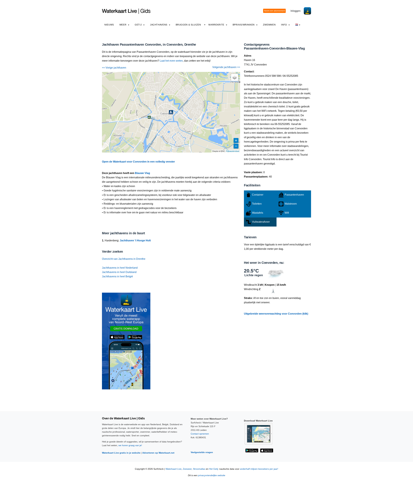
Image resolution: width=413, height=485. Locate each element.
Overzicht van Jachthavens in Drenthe (123, 258)
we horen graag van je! (130, 445)
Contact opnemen (200, 433)
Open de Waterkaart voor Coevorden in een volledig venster (138, 161)
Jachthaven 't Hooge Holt (135, 240)
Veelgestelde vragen (202, 452)
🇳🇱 (296, 24)
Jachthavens (159, 24)
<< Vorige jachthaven (114, 67)
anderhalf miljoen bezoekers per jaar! (259, 469)
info (284, 24)
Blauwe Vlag (142, 173)
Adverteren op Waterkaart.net (158, 452)
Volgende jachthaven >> (226, 67)
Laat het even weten (171, 60)
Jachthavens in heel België (117, 276)
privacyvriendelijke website (211, 475)
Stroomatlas (199, 469)
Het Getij (213, 469)
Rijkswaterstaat (232, 151)
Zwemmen (269, 24)
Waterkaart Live (173, 469)
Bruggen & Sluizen (188, 24)
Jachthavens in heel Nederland (120, 267)
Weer (123, 24)
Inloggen (296, 11)
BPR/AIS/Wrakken (244, 24)
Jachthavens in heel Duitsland (119, 272)
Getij (138, 24)
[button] (171, 112)
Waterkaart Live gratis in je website (121, 452)
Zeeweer (187, 469)
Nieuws (109, 24)
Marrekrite (216, 24)
